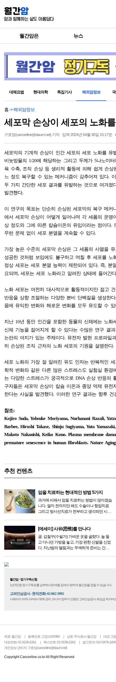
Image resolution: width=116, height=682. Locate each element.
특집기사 (64, 92)
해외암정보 (91, 92)
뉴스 (78, 36)
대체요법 (16, 92)
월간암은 (29, 36)
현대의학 (40, 92)
